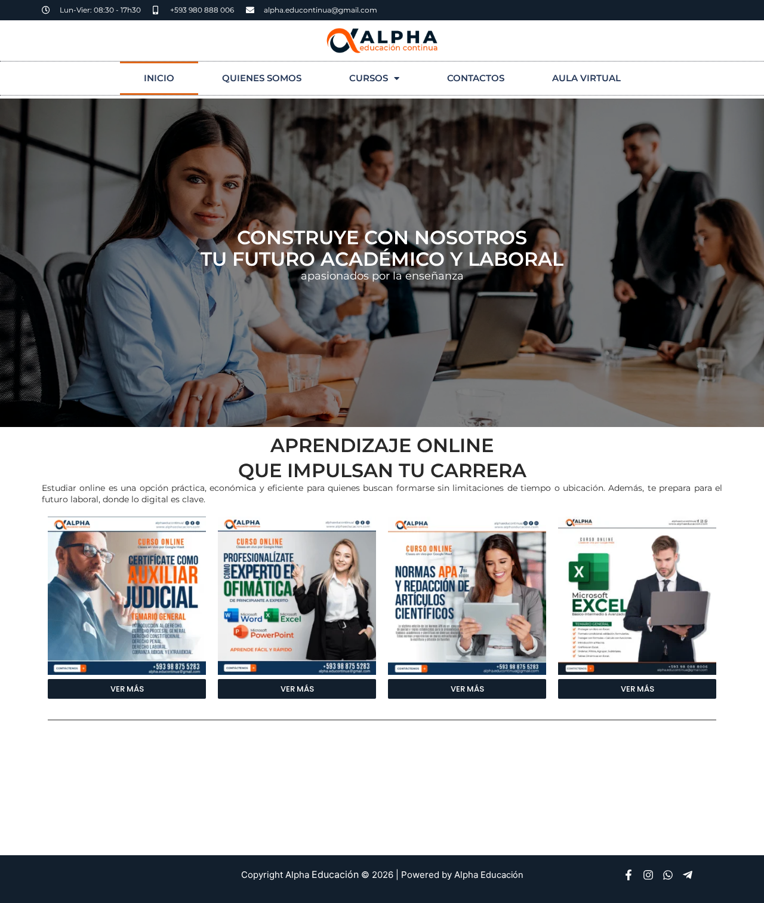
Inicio (159, 78)
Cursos (368, 78)
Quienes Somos (261, 78)
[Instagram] (648, 875)
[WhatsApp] (668, 875)
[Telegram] (687, 875)
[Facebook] (628, 875)
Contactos (475, 78)
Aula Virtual (586, 78)
